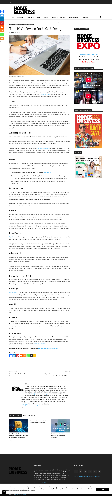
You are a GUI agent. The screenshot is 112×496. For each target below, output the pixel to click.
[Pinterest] (17, 355)
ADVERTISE (34, 2)
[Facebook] (11, 355)
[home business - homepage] (19, 473)
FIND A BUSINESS (27, 2)
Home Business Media (20, 494)
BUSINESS (20, 17)
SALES (46, 17)
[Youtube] (99, 471)
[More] (2, 38)
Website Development (36, 22)
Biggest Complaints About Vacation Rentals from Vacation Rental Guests (57, 375)
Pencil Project (13, 237)
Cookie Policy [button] (88, 488)
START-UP (30, 17)
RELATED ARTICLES (15, 416)
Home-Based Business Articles (21, 22)
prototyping (47, 172)
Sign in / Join (12, 2)
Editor (12, 32)
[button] (101, 17)
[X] (31, 355)
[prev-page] (10, 441)
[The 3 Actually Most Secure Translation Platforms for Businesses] (60, 425)
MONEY (54, 17)
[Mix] (24, 355)
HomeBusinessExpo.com (88, 54)
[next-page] (13, 441)
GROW (38, 17)
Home (10, 22)
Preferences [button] (32, 490)
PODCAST (85, 17)
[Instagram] (80, 471)
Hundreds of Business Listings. (48, 348)
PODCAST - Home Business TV (84, 68)
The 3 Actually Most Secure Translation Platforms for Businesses (58, 435)
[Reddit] (21, 355)
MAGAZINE (18, 2)
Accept (102, 489)
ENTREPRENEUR (73, 17)
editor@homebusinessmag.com (50, 483)
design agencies (46, 94)
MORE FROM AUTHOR (29, 416)
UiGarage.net (13, 292)
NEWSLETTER (42, 2)
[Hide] (0, 42)
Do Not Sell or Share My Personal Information (87, 476)
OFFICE (62, 17)
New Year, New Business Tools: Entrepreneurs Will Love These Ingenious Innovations (22, 375)
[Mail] (22, 408)
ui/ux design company (43, 148)
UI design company (39, 344)
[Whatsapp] (28, 355)
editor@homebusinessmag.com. (40, 394)
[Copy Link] (34, 355)
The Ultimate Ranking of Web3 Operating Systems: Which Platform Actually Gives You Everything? (18, 435)
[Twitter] (2, 15)
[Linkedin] (14, 355)
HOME (12, 17)
